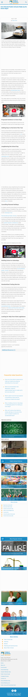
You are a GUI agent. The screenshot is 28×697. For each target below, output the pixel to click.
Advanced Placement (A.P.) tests (16, 308)
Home (2, 663)
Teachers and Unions (8, 508)
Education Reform (7, 507)
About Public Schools (9, 648)
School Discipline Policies (9, 514)
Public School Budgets (8, 510)
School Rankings (4, 670)
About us (3, 665)
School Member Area (5, 681)
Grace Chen (14, 20)
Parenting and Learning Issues (11, 646)
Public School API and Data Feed (8, 685)
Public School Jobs (8, 639)
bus (6, 201)
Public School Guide (5, 674)
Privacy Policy (17, 695)
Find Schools (4, 667)
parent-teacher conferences (11, 223)
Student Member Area (6, 672)
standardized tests (15, 90)
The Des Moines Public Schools (8, 216)
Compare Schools (5, 676)
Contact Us (3, 678)
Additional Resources (8, 350)
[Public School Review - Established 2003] (14, 2)
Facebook (15, 690)
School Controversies (8, 516)
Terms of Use (10, 695)
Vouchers (5, 512)
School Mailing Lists (5, 683)
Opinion (6, 644)
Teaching (6, 642)
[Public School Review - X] (13, 691)
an (21, 134)
